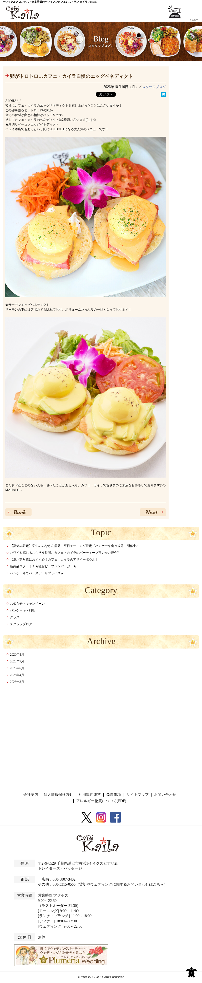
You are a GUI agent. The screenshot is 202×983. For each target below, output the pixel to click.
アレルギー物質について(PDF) (101, 801)
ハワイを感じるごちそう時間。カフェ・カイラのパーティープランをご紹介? (64, 553)
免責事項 (113, 795)
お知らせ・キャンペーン (27, 603)
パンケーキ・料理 (22, 610)
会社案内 (30, 795)
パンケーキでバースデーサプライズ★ (37, 573)
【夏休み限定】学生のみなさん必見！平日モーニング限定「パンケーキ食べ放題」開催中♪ (74, 546)
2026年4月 (17, 675)
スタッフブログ (154, 87)
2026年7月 (17, 661)
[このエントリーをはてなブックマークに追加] (163, 94)
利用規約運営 (90, 795)
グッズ (14, 617)
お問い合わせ (165, 795)
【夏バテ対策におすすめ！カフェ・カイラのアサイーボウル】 (54, 559)
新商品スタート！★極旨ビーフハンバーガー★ (43, 566)
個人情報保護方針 (58, 795)
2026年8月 (17, 654)
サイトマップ (138, 795)
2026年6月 (17, 668)
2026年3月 (17, 682)
